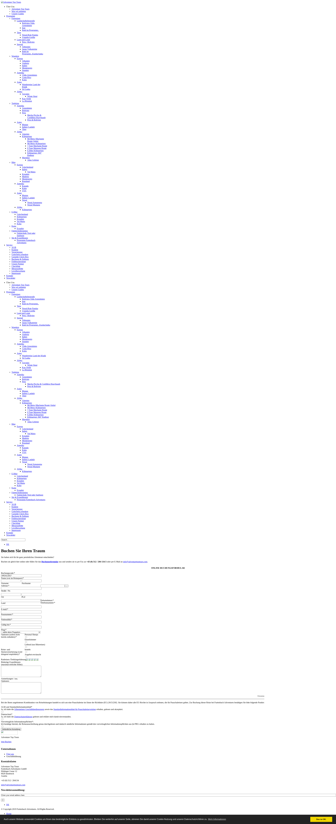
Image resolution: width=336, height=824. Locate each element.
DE (7, 544)
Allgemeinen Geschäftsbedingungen (29, 709)
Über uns (10, 754)
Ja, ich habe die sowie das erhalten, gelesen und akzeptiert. (62, 709)
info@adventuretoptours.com (135, 562)
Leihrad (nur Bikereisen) (35, 644)
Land (3, 603)
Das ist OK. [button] (321, 819)
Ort (2, 597)
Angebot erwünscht (33, 654)
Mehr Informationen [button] (217, 819)
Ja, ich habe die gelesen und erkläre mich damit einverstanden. (36, 717)
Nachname (26, 583)
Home (8, 813)
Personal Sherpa (31, 634)
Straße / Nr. (5, 591)
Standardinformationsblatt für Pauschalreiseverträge (74, 709)
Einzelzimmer (30, 639)
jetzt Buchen (6, 742)
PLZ (23, 597)
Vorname (5, 583)
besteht (27, 649)
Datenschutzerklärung (23, 717)
